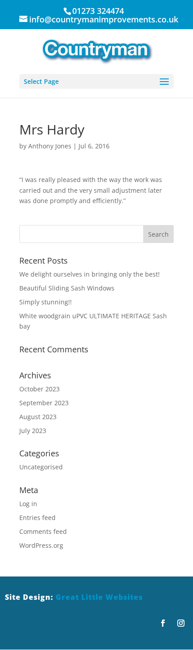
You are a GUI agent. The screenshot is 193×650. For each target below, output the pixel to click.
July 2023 (32, 430)
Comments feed (43, 531)
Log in (28, 503)
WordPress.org (41, 545)
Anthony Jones (49, 146)
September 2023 (44, 403)
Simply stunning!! (45, 302)
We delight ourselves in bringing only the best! (89, 274)
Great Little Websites (99, 597)
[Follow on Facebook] (163, 623)
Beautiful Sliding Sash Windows (66, 288)
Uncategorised (41, 467)
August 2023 (38, 416)
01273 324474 (98, 10)
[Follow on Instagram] (181, 623)
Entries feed (37, 517)
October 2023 (39, 389)
